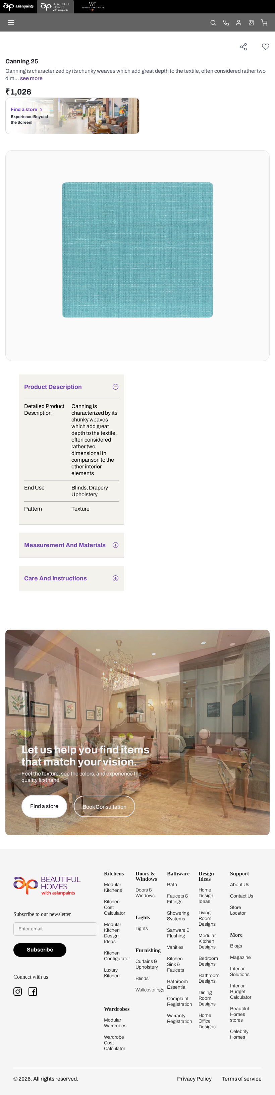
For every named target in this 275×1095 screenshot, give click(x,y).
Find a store (24, 109)
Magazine (240, 957)
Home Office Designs (207, 1021)
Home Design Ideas (206, 895)
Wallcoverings (149, 989)
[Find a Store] (251, 22)
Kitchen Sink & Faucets (175, 964)
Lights (141, 928)
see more (31, 78)
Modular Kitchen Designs (207, 941)
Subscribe (40, 950)
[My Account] (238, 22)
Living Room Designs (207, 918)
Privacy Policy (194, 1079)
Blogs (236, 945)
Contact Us (241, 896)
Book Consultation (104, 807)
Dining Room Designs (207, 998)
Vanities (175, 947)
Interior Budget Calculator (240, 991)
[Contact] (225, 22)
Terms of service (242, 1079)
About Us (239, 884)
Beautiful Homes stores (239, 1014)
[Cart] (264, 22)
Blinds (142, 978)
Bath (172, 884)
